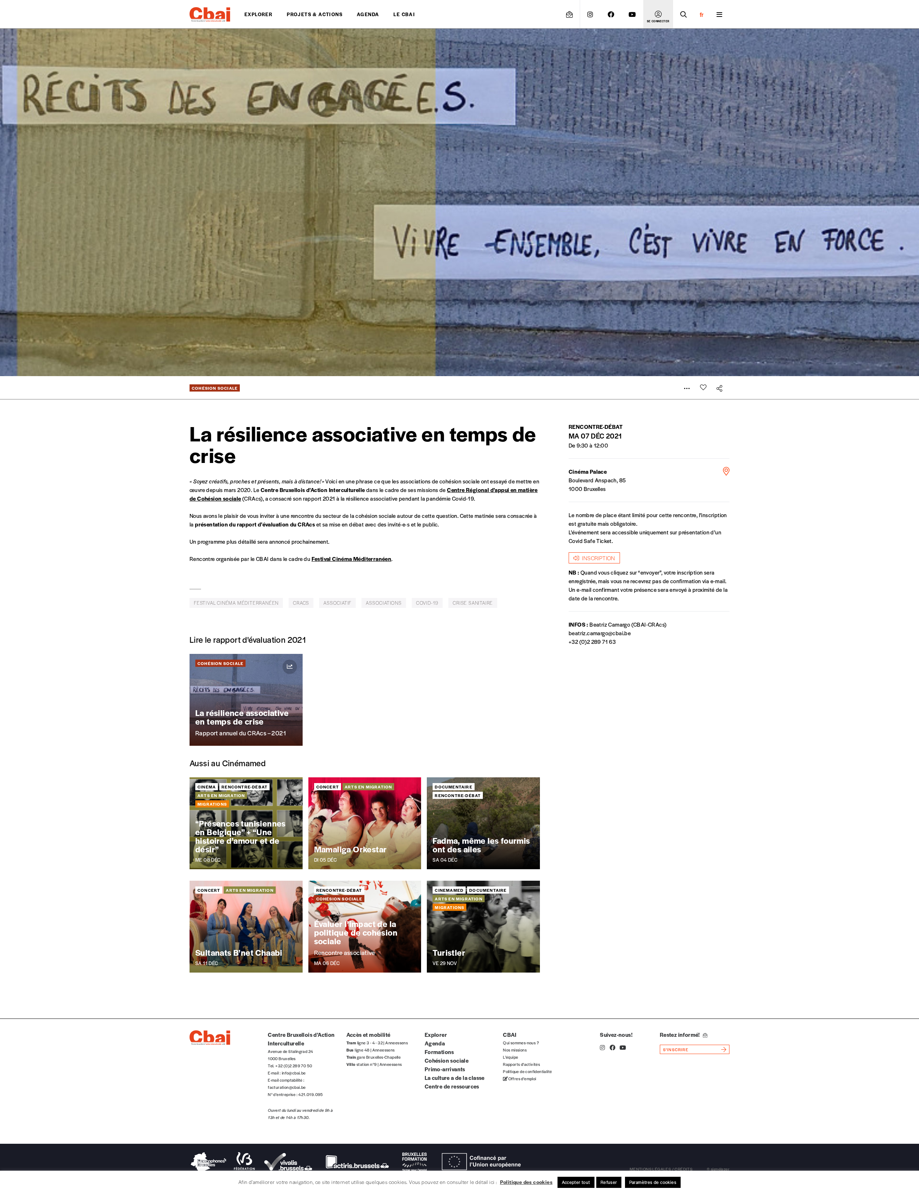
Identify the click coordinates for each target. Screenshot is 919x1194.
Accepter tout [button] (576, 1182)
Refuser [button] (609, 1182)
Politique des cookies (526, 1181)
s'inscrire (676, 1049)
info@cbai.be (294, 1073)
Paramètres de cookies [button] (652, 1182)
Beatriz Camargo (609, 624)
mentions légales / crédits (661, 1169)
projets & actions (314, 14)
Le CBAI (404, 14)
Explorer (258, 14)
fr (702, 14)
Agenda (368, 14)
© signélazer (718, 1169)
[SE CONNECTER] (658, 14)
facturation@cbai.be (287, 1087)
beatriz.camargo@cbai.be (600, 633)
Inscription (598, 558)
